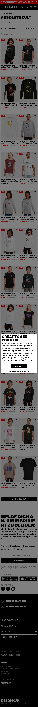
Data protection (26, 360)
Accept (19, 366)
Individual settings (19, 371)
